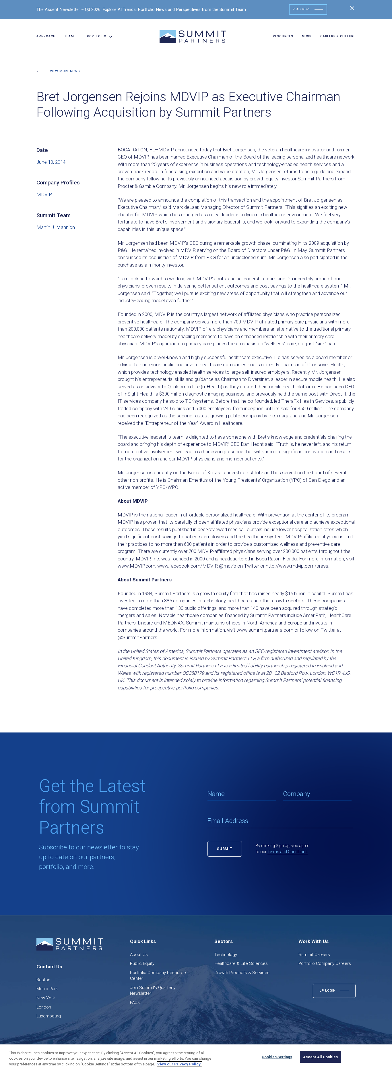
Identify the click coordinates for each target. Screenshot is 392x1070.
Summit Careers (314, 954)
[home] (193, 36)
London (43, 1007)
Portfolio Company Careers (324, 963)
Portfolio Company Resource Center (158, 975)
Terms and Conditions (287, 851)
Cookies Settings (277, 1057)
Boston (43, 979)
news (307, 36)
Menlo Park (47, 988)
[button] (97, 36)
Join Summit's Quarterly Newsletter (152, 990)
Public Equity (142, 963)
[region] (196, 1057)
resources (283, 36)
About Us (139, 954)
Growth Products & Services (241, 972)
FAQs (135, 1002)
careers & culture (338, 36)
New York (45, 997)
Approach (46, 36)
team (69, 36)
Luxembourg (48, 1016)
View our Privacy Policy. (179, 1064)
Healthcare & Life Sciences (241, 963)
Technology (225, 954)
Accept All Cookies (320, 1057)
